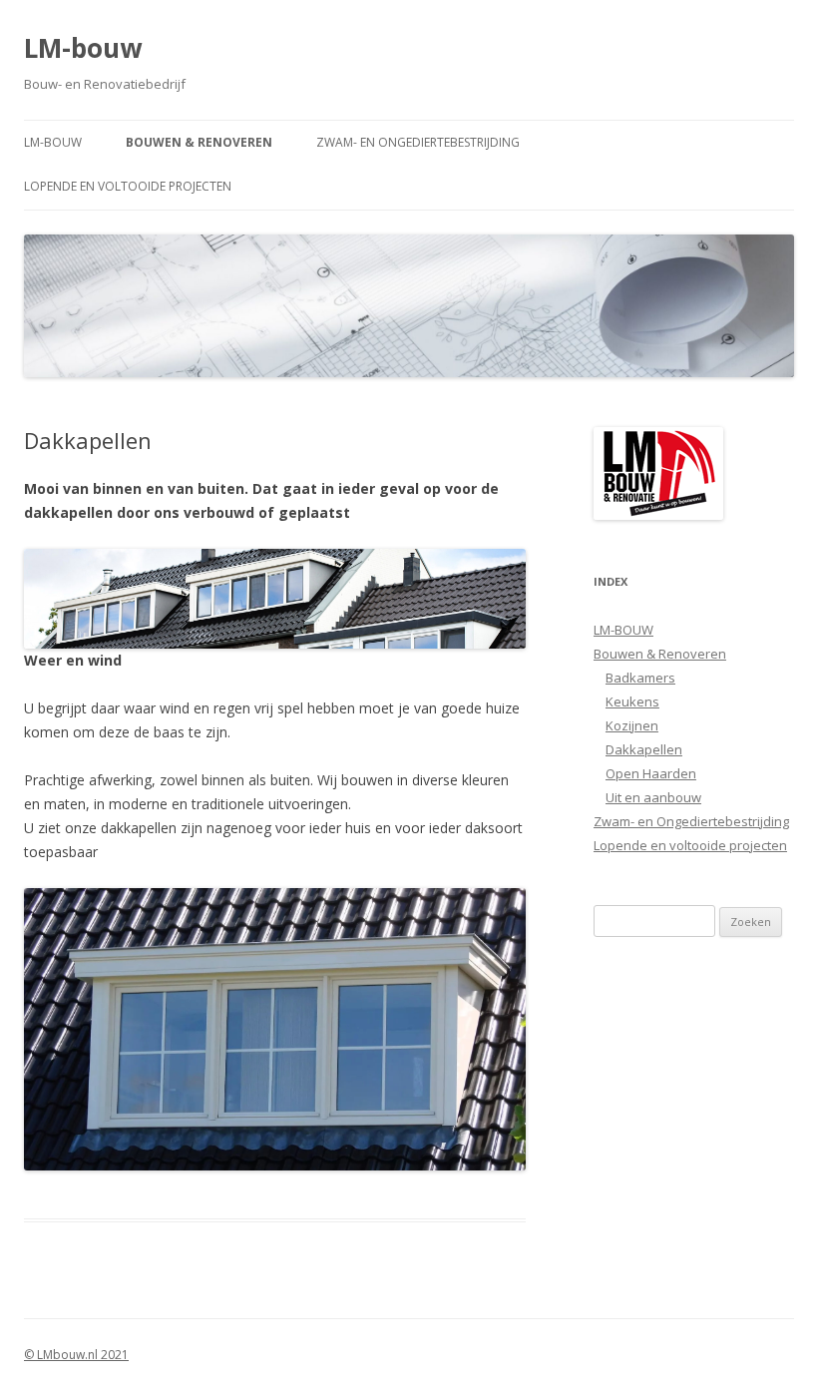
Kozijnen (632, 725)
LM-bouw (83, 48)
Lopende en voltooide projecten (127, 186)
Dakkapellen (644, 749)
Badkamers (640, 678)
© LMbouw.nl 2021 (76, 1354)
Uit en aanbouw (653, 797)
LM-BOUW (53, 142)
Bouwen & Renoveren (199, 142)
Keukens (632, 701)
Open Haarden (651, 773)
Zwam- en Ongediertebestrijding (418, 142)
